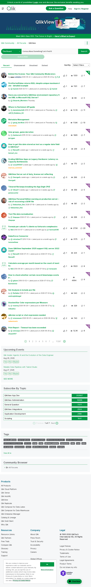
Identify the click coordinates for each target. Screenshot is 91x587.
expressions (19, 447)
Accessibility (35, 545)
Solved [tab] (45, 65)
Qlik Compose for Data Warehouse (15, 510)
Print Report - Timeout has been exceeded (27, 327)
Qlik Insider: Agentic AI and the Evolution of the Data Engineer (28, 355)
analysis (53, 447)
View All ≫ (7, 453)
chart (41, 443)
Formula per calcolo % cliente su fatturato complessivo (32, 226)
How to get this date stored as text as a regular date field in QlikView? (33, 145)
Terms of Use (65, 557)
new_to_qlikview (10, 440)
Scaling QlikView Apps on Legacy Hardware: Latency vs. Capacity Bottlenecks (33, 160)
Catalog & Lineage (8, 517)
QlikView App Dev (12, 395)
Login (35, 2)
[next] (64, 341)
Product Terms (65, 564)
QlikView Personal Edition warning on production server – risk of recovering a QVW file (33, 200)
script (35, 443)
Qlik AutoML (6, 496)
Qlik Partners (6, 538)
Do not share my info (69, 567)
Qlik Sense (5, 493)
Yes (5, 362)
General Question (11, 405)
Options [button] (87, 43)
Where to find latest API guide (21, 107)
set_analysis (8, 447)
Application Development (15, 414)
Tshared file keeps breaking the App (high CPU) (29, 187)
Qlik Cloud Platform (9, 489)
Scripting (8, 418)
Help (70, 9)
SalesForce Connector (18, 236)
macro (28, 447)
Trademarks (64, 553)
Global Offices (36, 559)
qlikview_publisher (51, 443)
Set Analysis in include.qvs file (21, 290)
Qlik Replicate (6, 503)
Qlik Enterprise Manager (10, 514)
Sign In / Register (81, 9)
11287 (58, 341)
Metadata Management (18, 119)
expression (65, 443)
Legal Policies (65, 546)
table (84, 443)
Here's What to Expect (65, 36)
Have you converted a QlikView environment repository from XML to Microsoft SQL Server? (34, 96)
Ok (47, 564)
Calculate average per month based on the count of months (33, 264)
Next (53, 423)
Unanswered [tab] (19, 65)
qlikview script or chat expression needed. (27, 315)
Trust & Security (36, 541)
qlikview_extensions (40, 447)
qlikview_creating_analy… (13, 443)
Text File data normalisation (20, 214)
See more (8, 379)
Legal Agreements (67, 560)
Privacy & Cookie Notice (69, 549)
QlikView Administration (14, 400)
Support (4, 555)
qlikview (28, 443)
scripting (61, 447)
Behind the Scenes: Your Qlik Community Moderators (31, 74)
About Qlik (34, 534)
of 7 (48, 423)
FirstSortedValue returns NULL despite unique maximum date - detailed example (33, 84)
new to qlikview (24, 440)
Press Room (35, 538)
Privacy (33, 548)
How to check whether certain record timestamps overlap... (33, 276)
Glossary (4, 548)
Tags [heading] (6, 434)
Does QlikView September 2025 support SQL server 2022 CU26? (33, 249)
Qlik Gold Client (7, 521)
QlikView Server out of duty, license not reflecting (30, 174)
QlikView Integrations (13, 409)
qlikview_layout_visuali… (55, 440)
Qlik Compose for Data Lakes (13, 507)
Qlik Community (7, 43)
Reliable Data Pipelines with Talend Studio (20, 367)
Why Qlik (4, 524)
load (78, 443)
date (72, 443)
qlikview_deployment (74, 440)
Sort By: (67, 65)
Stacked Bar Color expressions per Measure (28, 302)
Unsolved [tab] (33, 65)
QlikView (45, 22)
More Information (47, 570)
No (10, 362)
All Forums (21, 43)
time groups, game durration (21, 132)
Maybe (16, 362)
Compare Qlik (6, 545)
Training (4, 552)
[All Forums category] (5, 467)
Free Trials (5, 541)
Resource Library (8, 534)
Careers (33, 552)
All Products (6, 486)
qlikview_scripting (38, 440)
